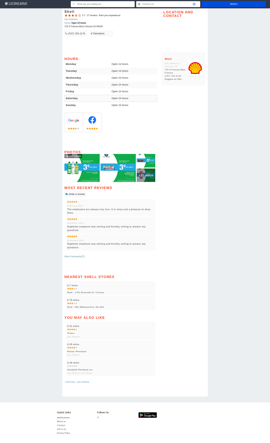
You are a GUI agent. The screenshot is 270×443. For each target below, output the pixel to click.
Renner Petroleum (76, 351)
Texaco (71, 333)
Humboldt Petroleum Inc (80, 370)
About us (61, 421)
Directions (98, 33)
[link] (73, 122)
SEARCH (234, 4)
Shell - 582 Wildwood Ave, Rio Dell (85, 307)
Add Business (63, 417)
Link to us (61, 429)
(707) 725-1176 (76, 33)
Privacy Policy (63, 433)
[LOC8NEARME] (15, 3)
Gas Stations (70, 19)
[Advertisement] (110, 46)
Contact (61, 425)
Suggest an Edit (173, 79)
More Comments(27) (74, 256)
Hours (67, 22)
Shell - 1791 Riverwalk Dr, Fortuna (85, 292)
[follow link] (98, 418)
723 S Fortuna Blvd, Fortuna (175, 71)
